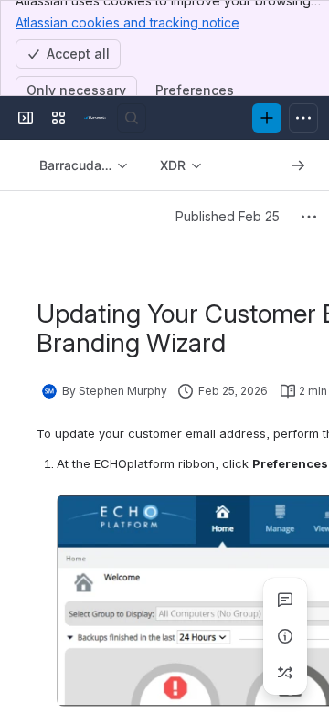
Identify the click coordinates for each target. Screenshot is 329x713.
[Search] (131, 118)
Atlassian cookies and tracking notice (127, 22)
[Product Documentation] (95, 118)
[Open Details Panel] (285, 636)
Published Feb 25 (227, 216)
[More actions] (309, 216)
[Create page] (285, 672)
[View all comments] (285, 599)
